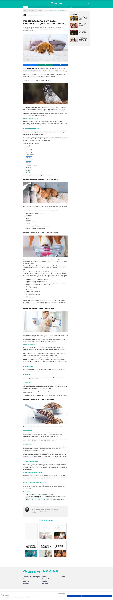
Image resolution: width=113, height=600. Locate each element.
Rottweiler (28, 167)
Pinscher (28, 157)
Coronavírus (27, 579)
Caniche (28, 172)
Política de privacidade (61, 593)
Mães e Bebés (59, 7)
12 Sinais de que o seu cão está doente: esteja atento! (40, 498)
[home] (56, 3)
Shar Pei (28, 170)
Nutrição (41, 7)
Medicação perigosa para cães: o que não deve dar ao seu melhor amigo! (45, 499)
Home (25, 7)
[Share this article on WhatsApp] (45, 65)
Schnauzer (28, 164)
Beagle (27, 147)
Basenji (28, 146)
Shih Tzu (28, 162)
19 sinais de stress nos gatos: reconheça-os (59, 528)
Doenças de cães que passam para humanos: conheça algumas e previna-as (46, 496)
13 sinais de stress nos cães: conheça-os (59, 546)
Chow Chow (29, 152)
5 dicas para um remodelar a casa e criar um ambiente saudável (45, 528)
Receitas (47, 7)
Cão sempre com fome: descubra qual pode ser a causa (46, 546)
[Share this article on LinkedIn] (60, 65)
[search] (88, 3)
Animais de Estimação (68, 7)
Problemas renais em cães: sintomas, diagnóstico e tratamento (55, 10)
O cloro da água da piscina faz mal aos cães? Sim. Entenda (31, 546)
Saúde (30, 7)
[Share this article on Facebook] (30, 65)
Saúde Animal (40, 10)
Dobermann (29, 155)
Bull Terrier (28, 149)
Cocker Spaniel (30, 154)
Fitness (52, 7)
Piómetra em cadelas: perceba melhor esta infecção (39, 494)
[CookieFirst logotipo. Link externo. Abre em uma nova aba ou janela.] (1, 594)
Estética (35, 7)
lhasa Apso (28, 160)
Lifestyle (45, 577)
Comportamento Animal (59, 525)
